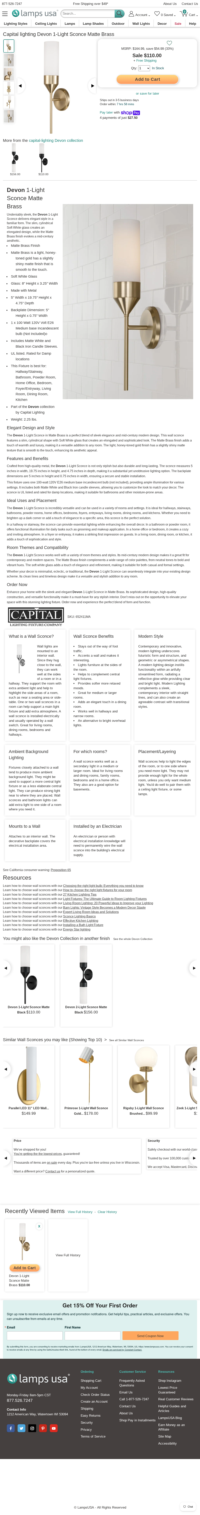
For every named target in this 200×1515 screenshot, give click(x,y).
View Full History (80, 1212)
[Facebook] (11, 1428)
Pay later (106, 112)
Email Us (126, 1392)
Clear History (107, 1212)
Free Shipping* (90, 4)
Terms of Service (93, 1436)
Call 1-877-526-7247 (134, 1399)
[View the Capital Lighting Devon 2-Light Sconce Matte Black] (86, 975)
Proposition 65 (61, 870)
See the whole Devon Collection (133, 938)
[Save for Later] (169, 43)
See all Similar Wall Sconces (126, 1040)
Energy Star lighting (76, 929)
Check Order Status (95, 1395)
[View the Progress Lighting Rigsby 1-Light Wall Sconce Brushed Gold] (143, 1076)
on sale (52, 1162)
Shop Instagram (169, 1381)
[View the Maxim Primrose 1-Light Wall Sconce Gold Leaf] (86, 1076)
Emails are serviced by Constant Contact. (122, 1349)
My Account (89, 1388)
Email (11, 1327)
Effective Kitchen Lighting (80, 920)
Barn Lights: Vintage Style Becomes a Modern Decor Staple (104, 907)
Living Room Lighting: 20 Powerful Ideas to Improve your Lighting (108, 903)
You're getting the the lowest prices (38, 1153)
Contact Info (16, 1409)
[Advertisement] (100, 1472)
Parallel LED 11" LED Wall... (29, 1108)
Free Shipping (146, 60)
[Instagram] (32, 1428)
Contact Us (190, 4)
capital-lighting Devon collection (56, 140)
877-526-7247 (12, 4)
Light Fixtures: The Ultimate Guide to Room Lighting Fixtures (105, 898)
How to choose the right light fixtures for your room (97, 890)
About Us (170, 4)
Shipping (87, 1408)
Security (87, 1422)
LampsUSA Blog (170, 1418)
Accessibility (167, 1443)
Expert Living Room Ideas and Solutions (91, 912)
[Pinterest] (43, 1428)
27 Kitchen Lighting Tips (79, 894)
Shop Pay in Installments (137, 1420)
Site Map (164, 1436)
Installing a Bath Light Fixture (83, 925)
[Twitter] (21, 1428)
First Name (73, 1327)
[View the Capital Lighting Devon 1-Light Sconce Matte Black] (28, 975)
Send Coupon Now (150, 1336)
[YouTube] (54, 1428)
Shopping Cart (91, 1381)
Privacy (86, 1430)
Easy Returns (91, 1415)
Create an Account (94, 1401)
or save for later (147, 93)
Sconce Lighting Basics (79, 916)
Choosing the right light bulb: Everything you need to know (103, 885)
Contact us (52, 1171)
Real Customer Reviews (176, 1399)
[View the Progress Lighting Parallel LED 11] (28, 1076)
